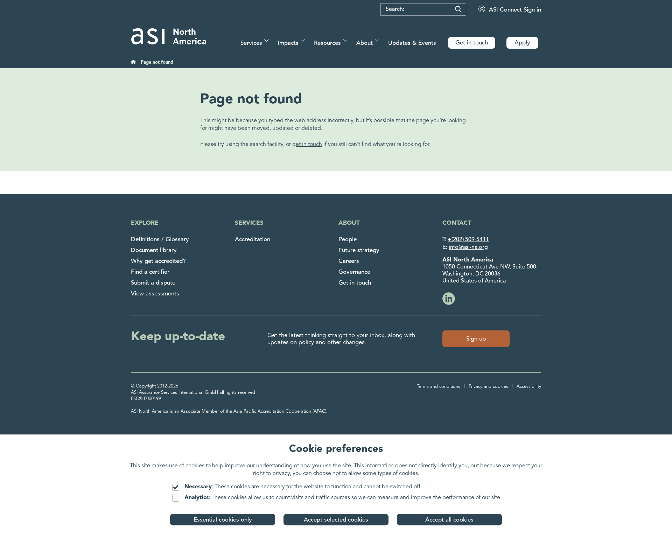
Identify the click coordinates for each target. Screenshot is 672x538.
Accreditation (252, 240)
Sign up (476, 339)
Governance (354, 272)
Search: (395, 9)
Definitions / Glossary (160, 240)
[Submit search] (458, 9)
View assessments (155, 294)
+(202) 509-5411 (468, 240)
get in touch (307, 144)
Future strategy (358, 250)
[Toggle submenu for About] (377, 40)
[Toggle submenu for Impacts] (303, 40)
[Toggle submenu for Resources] (345, 40)
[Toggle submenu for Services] (266, 40)
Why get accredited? (158, 261)
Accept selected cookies (336, 520)
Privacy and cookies (488, 386)
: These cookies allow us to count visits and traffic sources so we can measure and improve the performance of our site (342, 498)
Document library (154, 250)
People (347, 240)
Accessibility (529, 386)
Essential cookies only (223, 520)
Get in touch (354, 283)
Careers (348, 261)
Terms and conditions (438, 386)
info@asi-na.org (468, 247)
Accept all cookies (449, 520)
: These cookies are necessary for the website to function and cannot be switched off (302, 487)
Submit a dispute (153, 283)
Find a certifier (150, 272)
